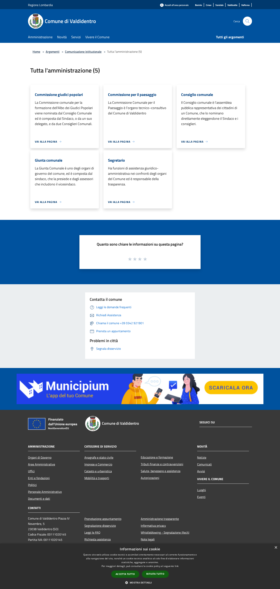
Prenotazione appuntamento (102, 518)
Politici (32, 485)
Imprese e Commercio (98, 464)
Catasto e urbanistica (98, 471)
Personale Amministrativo (45, 491)
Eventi (201, 497)
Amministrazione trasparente (160, 518)
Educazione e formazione (157, 457)
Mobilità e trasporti (96, 478)
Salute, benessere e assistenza (160, 471)
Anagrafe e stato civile (98, 457)
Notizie (201, 457)
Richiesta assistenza (97, 539)
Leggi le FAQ (92, 532)
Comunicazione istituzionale (83, 51)
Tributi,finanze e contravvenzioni (162, 464)
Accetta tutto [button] (125, 574)
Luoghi (201, 490)
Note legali (148, 539)
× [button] (275, 547)
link (176, 566)
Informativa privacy (153, 525)
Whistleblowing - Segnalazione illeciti (165, 532)
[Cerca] (247, 21)
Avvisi (201, 471)
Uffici (31, 471)
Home (36, 51)
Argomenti (52, 51)
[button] (140, 582)
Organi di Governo (39, 457)
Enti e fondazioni (39, 478)
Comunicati (204, 464)
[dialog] (140, 566)
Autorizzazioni (150, 478)
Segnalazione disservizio (100, 525)
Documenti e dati (39, 498)
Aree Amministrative (41, 464)
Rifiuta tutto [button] (155, 573)
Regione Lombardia (40, 5)
